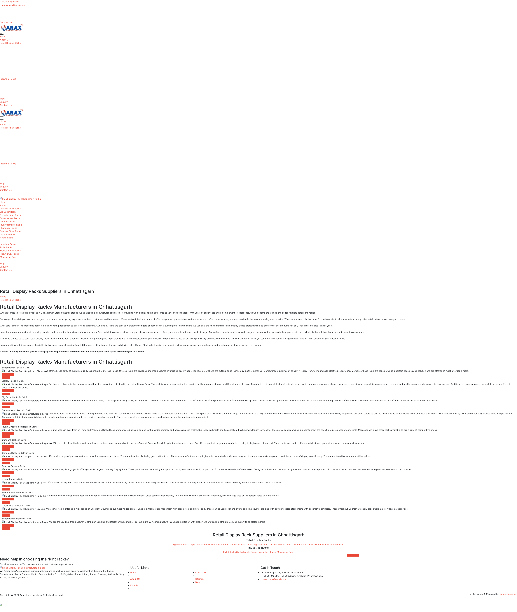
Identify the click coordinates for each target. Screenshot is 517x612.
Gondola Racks (7, 234)
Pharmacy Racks (8, 228)
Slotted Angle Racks (10, 250)
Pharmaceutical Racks (281, 544)
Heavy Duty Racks (9, 253)
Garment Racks (7, 221)
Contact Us (6, 105)
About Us (5, 39)
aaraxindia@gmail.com (13, 5)
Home (3, 36)
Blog (2, 98)
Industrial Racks (8, 79)
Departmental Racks (10, 215)
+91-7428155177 (10, 1)
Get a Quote (6, 22)
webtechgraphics (508, 594)
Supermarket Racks (10, 218)
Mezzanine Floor (8, 257)
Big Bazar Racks (8, 211)
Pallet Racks (6, 247)
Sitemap (199, 579)
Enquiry (4, 102)
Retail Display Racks (10, 43)
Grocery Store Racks (10, 231)
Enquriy (134, 585)
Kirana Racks (6, 237)
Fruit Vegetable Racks (11, 224)
